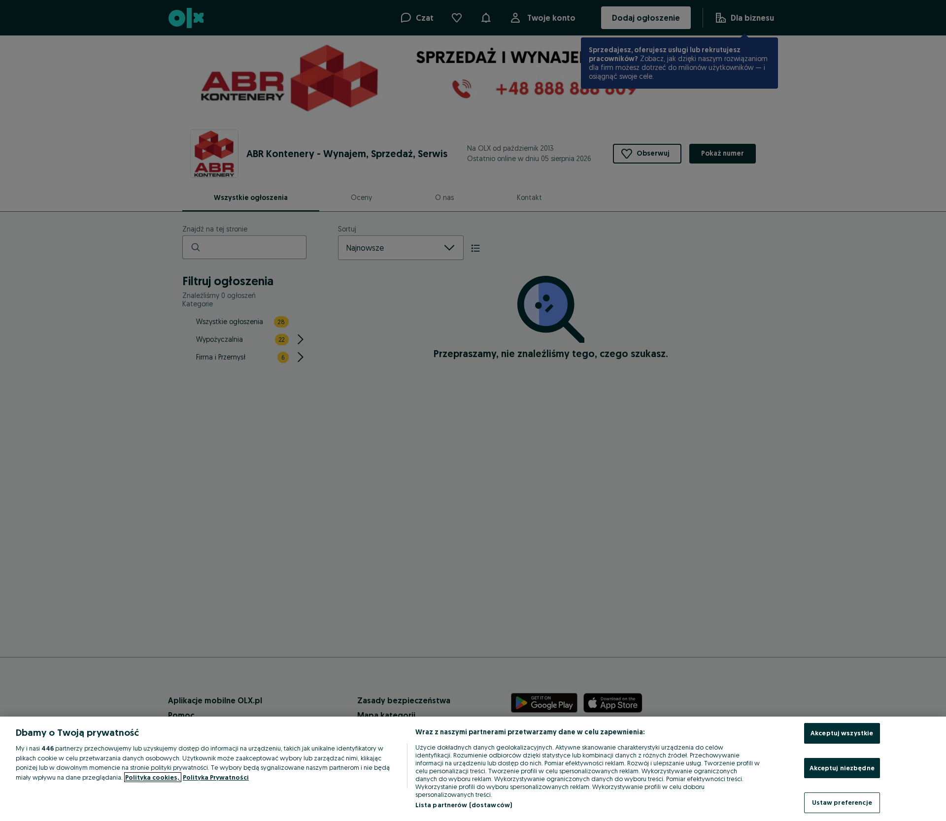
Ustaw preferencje (842, 802)
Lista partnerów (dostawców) (463, 805)
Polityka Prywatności (216, 777)
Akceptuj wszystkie (842, 733)
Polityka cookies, (152, 777)
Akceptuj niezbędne (842, 768)
